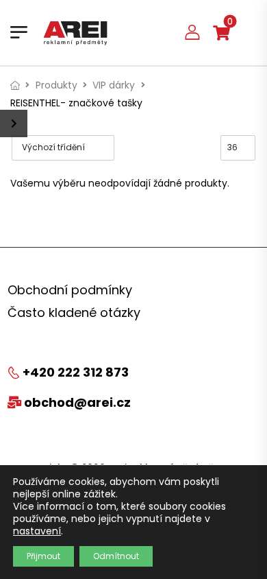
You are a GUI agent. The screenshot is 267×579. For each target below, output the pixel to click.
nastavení (37, 531)
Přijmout (43, 556)
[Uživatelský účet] (192, 32)
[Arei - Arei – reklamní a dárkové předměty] (75, 32)
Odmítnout (116, 556)
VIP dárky (113, 85)
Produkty (56, 85)
